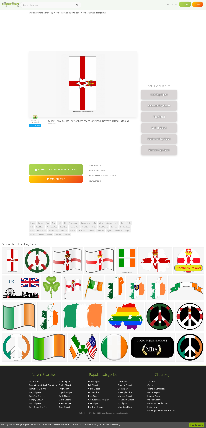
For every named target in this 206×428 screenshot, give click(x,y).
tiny (53, 223)
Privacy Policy (153, 396)
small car (85, 227)
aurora (72, 231)
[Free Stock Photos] (10, 4)
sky (94, 223)
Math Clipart (64, 381)
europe (41, 235)
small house (41, 231)
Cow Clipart (123, 381)
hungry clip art (36, 399)
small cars (100, 231)
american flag (52, 227)
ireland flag (53, 231)
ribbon (91, 231)
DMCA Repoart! (57, 179)
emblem (58, 235)
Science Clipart (65, 403)
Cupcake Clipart (66, 392)
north (93, 227)
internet (109, 223)
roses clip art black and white (43, 385)
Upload (185, 4)
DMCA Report (153, 392)
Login (197, 4)
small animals (125, 227)
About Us (151, 381)
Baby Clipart (64, 407)
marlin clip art (35, 381)
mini (116, 223)
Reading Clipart (125, 385)
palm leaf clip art (37, 388)
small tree (81, 231)
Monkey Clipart (125, 396)
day (122, 223)
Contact (150, 385)
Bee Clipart (93, 396)
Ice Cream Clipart (126, 399)
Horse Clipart (94, 392)
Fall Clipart (93, 385)
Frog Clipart (64, 388)
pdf (31, 227)
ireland (49, 235)
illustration (118, 231)
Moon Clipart (94, 381)
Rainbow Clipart (95, 407)
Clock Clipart (94, 388)
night (127, 231)
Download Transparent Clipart (57, 169)
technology (74, 223)
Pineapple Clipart (126, 392)
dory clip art (35, 392)
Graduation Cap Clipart (98, 399)
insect (40, 223)
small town (40, 227)
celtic (32, 231)
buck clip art (35, 403)
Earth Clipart (64, 396)
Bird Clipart (123, 388)
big (65, 223)
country (67, 235)
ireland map (74, 227)
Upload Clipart (153, 399)
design (32, 223)
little (101, 223)
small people (103, 227)
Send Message (35, 125)
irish (59, 223)
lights (109, 231)
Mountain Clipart (125, 407)
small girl (64, 231)
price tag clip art (36, 396)
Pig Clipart (122, 403)
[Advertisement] (83, 33)
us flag (32, 235)
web (47, 223)
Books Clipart (65, 385)
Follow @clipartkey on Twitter (161, 410)
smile (129, 223)
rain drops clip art (37, 407)
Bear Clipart (93, 403)
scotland (114, 227)
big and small (85, 223)
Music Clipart (65, 399)
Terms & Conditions (156, 388)
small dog (63, 227)
